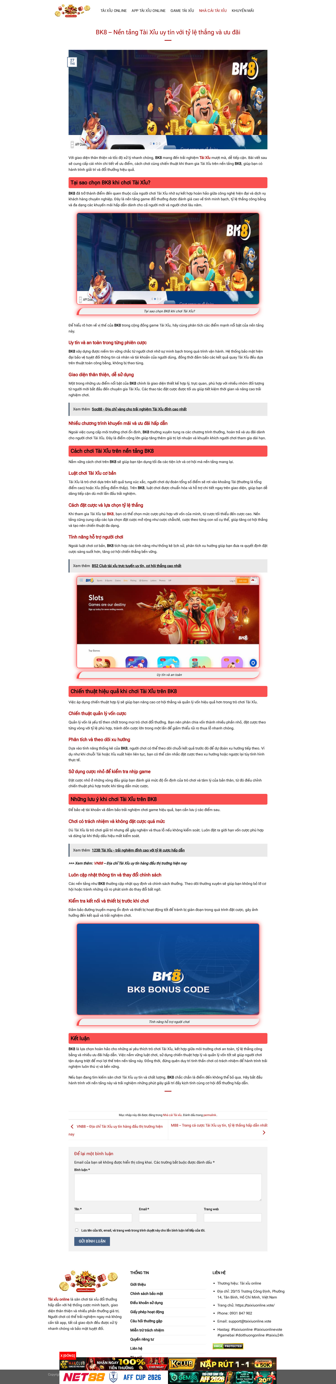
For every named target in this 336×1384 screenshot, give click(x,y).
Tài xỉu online (58, 1299)
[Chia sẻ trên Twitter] (160, 1099)
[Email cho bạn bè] (168, 1099)
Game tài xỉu (182, 10)
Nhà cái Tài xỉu (213, 10)
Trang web (211, 1209)
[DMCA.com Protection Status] (228, 1346)
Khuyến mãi (243, 10)
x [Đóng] (68, 1355)
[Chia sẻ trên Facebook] (151, 1099)
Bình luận (82, 1170)
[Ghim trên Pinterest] (176, 1099)
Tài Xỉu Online (114, 10)
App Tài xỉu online (148, 10)
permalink (209, 1115)
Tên (78, 1209)
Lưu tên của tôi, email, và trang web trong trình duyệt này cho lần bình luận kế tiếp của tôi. (143, 1230)
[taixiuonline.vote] (71, 11)
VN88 (98, 863)
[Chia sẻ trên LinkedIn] (185, 1099)
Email (144, 1209)
